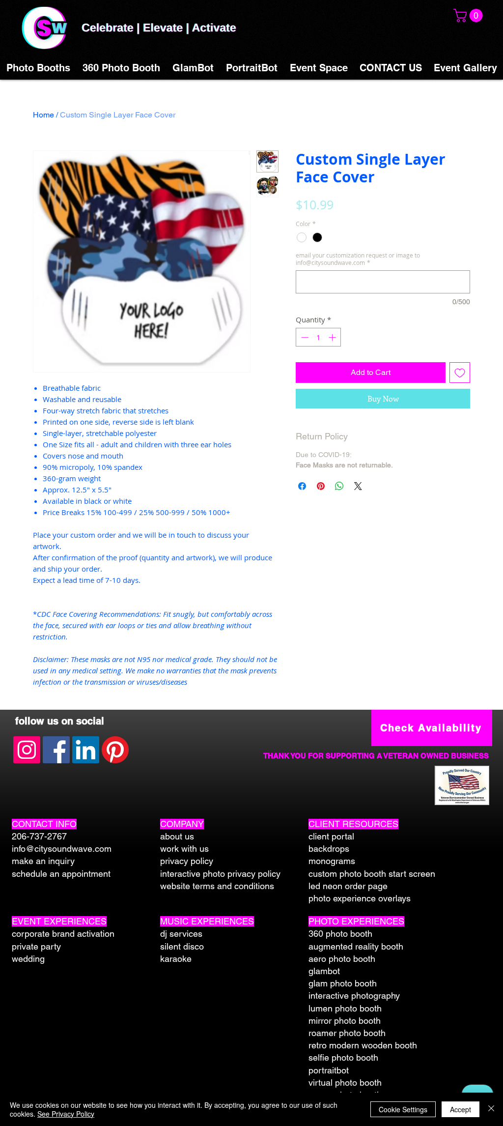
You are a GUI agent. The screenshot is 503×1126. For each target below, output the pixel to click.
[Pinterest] (115, 749)
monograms (331, 861)
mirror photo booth (344, 1020)
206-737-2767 (39, 836)
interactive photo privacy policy (220, 873)
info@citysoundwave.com (62, 848)
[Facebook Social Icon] (56, 749)
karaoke (176, 958)
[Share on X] (358, 486)
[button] (469, 15)
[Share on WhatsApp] (339, 486)
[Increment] (333, 337)
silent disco (182, 946)
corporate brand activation (63, 933)
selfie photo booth (343, 1057)
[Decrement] (303, 337)
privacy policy (186, 861)
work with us (184, 848)
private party (36, 946)
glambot (324, 971)
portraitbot (328, 1070)
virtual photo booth (345, 1082)
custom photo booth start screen (371, 873)
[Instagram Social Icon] (26, 749)
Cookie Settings (403, 1109)
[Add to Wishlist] (459, 372)
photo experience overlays (359, 898)
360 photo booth (340, 933)
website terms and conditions (217, 886)
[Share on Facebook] (302, 486)
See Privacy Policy (65, 1114)
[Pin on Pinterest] (321, 486)
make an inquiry (43, 861)
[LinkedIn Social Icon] (85, 749)
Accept (460, 1109)
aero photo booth (341, 958)
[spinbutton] (318, 337)
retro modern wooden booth (362, 1045)
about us (177, 836)
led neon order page (348, 886)
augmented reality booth (355, 946)
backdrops (328, 848)
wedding (28, 958)
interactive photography (354, 995)
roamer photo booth (347, 1033)
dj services (181, 933)
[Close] (491, 1109)
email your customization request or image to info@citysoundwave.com (358, 259)
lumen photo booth (345, 1008)
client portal (331, 836)
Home (43, 114)
